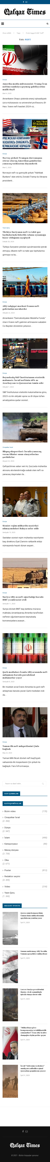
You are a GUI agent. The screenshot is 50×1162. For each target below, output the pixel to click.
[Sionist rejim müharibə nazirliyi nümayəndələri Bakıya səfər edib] (25, 502)
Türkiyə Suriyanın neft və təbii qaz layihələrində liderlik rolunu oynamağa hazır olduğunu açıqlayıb (24, 235)
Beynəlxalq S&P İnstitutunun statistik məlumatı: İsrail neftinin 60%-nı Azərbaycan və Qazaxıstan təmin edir (24, 380)
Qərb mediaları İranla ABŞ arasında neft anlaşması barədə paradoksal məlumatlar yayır (25, 675)
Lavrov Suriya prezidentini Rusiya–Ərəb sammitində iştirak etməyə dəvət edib (32, 992)
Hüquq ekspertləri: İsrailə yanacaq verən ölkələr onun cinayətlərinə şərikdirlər (22, 454)
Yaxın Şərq (6, 228)
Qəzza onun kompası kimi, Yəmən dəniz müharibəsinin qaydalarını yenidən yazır (32, 915)
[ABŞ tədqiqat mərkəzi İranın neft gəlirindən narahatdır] (25, 282)
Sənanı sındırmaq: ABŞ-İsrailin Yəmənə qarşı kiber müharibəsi (34, 952)
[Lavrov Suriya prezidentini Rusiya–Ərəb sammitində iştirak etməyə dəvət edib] (10, 1004)
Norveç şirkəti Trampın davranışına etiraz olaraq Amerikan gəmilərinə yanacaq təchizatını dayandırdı (22, 161)
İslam (25, 837)
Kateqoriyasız (25, 844)
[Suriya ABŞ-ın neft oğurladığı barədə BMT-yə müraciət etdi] (25, 573)
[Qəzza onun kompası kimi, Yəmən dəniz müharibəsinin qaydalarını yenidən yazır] (10, 928)
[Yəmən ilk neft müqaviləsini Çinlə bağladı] (25, 722)
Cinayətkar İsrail (8, 447)
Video (25, 886)
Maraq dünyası (11, 850)
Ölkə (6, 860)
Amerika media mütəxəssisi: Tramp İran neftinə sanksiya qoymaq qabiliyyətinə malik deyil (25, 87)
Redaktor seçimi (12, 876)
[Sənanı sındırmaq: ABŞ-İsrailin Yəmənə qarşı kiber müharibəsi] (10, 966)
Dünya (5, 80)
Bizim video (25, 811)
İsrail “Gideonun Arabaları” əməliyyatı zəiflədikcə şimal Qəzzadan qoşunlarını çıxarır (33, 1068)
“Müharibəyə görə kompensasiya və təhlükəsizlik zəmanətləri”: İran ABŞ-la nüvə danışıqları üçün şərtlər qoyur (33, 1032)
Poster (25, 870)
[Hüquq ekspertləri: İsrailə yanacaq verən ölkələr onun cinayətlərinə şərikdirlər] (25, 428)
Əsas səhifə (7, 33)
